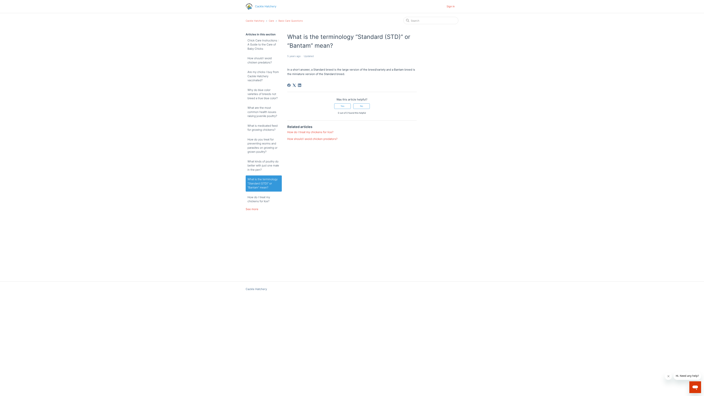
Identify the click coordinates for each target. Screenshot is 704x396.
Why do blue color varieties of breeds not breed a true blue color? (262, 94)
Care (271, 20)
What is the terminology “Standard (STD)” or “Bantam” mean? (262, 183)
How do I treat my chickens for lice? (258, 199)
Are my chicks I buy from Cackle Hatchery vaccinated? (263, 76)
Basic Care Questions (290, 20)
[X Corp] (294, 85)
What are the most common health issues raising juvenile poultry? (262, 112)
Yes (342, 106)
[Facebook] (289, 85)
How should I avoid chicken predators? (259, 60)
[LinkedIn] (299, 85)
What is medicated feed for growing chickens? (262, 128)
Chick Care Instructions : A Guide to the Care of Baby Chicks (263, 44)
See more (252, 209)
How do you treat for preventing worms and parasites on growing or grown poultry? (262, 146)
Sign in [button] (451, 6)
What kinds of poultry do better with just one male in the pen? (263, 165)
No (361, 106)
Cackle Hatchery (255, 20)
